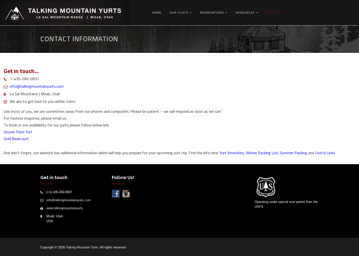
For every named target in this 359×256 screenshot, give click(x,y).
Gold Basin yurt (16, 139)
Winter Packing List (262, 153)
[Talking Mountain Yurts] (64, 13)
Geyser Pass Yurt (18, 132)
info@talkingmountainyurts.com (36, 86)
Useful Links (325, 153)
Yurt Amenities (232, 153)
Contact (274, 12)
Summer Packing (294, 153)
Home (156, 12)
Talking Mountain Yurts (82, 247)
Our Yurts (179, 12)
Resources (245, 12)
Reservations (212, 12)
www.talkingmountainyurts (64, 208)
